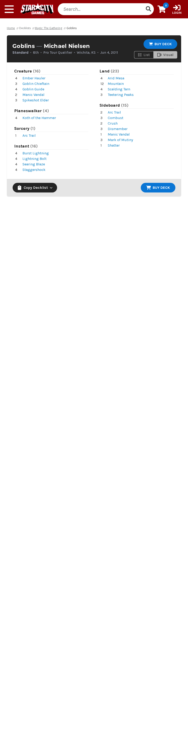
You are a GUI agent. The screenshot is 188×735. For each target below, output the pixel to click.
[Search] (148, 9)
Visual (168, 55)
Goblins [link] (71, 28)
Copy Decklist (36, 187)
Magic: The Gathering (48, 28)
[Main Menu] (9, 9)
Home (11, 28)
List (147, 55)
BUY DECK (163, 44)
